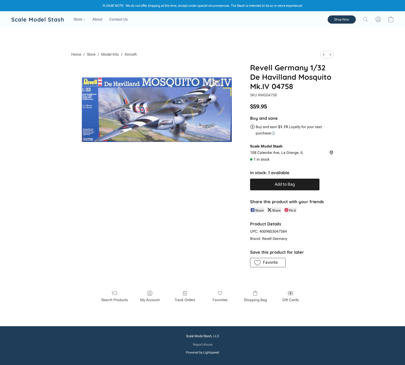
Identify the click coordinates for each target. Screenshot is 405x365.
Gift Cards (290, 300)
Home (76, 54)
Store (78, 19)
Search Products (114, 300)
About (97, 19)
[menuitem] (323, 54)
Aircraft (131, 54)
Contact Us (118, 19)
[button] (37, 19)
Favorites (220, 300)
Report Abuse (202, 344)
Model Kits (110, 54)
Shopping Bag (255, 300)
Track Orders (185, 300)
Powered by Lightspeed (202, 352)
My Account (150, 300)
